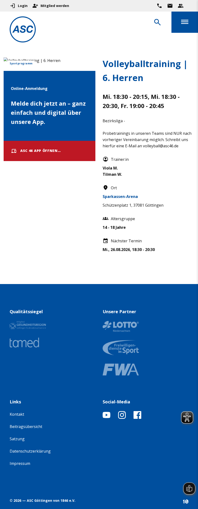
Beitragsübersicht (26, 426)
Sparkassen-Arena (120, 196)
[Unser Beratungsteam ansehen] (181, 6)
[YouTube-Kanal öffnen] (106, 417)
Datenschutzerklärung (30, 451)
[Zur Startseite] (23, 30)
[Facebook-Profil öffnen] (137, 417)
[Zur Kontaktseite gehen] (170, 6)
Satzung (17, 438)
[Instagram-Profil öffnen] (122, 417)
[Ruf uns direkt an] (159, 6)
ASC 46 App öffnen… (40, 150)
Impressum (20, 463)
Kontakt (17, 414)
